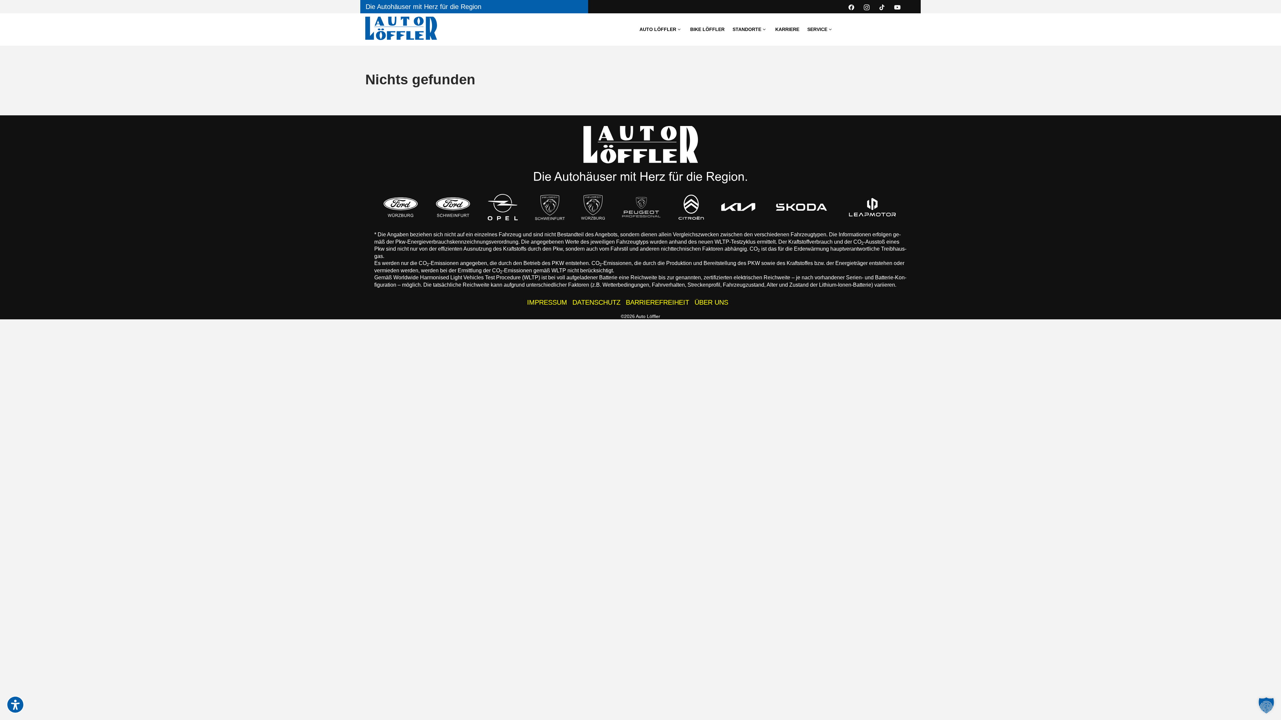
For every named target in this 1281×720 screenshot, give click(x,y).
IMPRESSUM (547, 302)
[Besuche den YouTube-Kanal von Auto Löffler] (897, 7)
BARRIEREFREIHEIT (657, 302)
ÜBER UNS (711, 302)
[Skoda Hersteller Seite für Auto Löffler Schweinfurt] (801, 207)
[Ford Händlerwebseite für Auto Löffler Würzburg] (400, 207)
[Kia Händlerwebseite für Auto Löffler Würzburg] (738, 207)
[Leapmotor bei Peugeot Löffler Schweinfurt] (872, 207)
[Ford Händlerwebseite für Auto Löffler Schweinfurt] (453, 207)
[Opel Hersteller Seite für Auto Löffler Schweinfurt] (502, 207)
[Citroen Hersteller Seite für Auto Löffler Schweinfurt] (691, 207)
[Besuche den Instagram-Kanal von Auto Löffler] (866, 7)
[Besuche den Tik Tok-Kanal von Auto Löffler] (882, 7)
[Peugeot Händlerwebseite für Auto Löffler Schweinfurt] (550, 207)
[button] (1266, 705)
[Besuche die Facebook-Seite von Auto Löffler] (851, 7)
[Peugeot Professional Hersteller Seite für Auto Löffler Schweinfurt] (641, 207)
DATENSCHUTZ (596, 302)
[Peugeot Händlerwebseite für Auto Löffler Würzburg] (593, 207)
